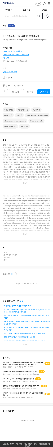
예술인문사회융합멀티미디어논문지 (16, 54)
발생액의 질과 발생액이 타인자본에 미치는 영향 (20, 371)
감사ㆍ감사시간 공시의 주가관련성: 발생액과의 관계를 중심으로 (23, 394)
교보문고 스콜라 (8, 444)
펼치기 (25, 183)
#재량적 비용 (8, 109)
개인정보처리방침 (30, 443)
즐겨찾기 (5, 92)
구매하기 (43, 92)
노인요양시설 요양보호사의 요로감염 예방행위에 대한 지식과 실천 (24, 340)
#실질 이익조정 (23, 109)
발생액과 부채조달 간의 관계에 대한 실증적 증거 (21, 386)
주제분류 (8, 9)
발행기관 (26, 9)
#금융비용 (36, 109)
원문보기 (15, 92)
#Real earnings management (15, 121)
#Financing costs (36, 121)
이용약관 (19, 444)
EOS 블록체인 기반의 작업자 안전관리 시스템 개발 (19, 337)
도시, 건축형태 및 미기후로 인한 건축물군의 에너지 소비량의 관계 (24, 333)
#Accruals (24, 126)
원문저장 (29, 92)
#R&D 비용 (8, 115)
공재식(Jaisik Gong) (10, 71)
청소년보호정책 (44, 444)
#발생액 (19, 115)
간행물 (44, 9)
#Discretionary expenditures (37, 115)
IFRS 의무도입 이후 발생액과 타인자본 (18, 379)
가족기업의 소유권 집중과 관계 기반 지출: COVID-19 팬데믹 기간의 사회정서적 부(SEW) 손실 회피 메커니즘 (23, 363)
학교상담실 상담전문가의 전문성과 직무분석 (18, 306)
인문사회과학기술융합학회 (12, 51)
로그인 (38, 3)
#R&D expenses (10, 126)
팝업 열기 (15, 273)
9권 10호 (6, 57)
